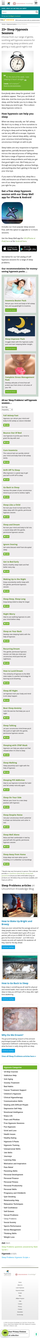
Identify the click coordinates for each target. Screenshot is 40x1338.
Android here (21, 241)
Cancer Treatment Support (15, 1090)
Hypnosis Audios (20, 1290)
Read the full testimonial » (12, 86)
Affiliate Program (20, 1298)
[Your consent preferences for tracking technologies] (36, 1334)
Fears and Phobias (12, 1120)
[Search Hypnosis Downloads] (37, 12)
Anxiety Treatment (11, 1083)
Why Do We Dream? (12, 1034)
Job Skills (8, 1153)
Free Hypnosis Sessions (14, 1123)
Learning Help (10, 1160)
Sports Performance (12, 1226)
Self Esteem (9, 1211)
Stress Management (12, 1230)
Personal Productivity (13, 1186)
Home (20, 1282)
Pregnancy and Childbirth (15, 1193)
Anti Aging (8, 1079)
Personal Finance (11, 1178)
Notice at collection (11, 1335)
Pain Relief (8, 1167)
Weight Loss (9, 1237)
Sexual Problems (11, 1215)
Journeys (8, 1156)
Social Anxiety (10, 1222)
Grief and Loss (10, 1131)
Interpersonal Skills (12, 1149)
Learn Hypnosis (20, 1287)
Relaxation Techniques (13, 1204)
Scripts (20, 1293)
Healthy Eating (10, 1138)
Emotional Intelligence (13, 1112)
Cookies (20, 1309)
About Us (20, 1285)
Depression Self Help (13, 1108)
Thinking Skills (10, 1233)
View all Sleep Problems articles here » (19, 1056)
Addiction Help (10, 1075)
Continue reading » (8, 947)
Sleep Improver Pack (15, 339)
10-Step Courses (11, 1072)
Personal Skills (10, 1189)
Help (20, 1301)
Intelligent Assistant (14, 16)
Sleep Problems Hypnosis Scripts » (16, 1257)
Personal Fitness (11, 1182)
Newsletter (20, 1312)
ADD (7, 425)
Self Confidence (10, 1208)
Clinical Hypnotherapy (13, 1097)
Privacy (20, 1306)
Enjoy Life (8, 1116)
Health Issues (9, 1134)
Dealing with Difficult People (16, 1105)
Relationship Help (11, 1200)
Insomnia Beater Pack (15, 300)
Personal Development (13, 1175)
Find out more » (11, 310)
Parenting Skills (10, 1171)
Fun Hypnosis (10, 1127)
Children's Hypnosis (12, 1094)
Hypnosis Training (11, 1145)
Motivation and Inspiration (15, 1164)
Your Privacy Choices (17, 1332)
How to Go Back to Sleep (15, 983)
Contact (20, 1303)
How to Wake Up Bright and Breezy (17, 923)
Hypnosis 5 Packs (11, 1142)
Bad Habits (8, 1086)
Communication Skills (13, 1101)
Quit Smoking (10, 1197)
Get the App (20, 1314)
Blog (20, 1295)
